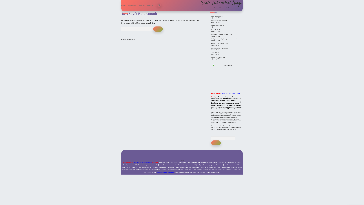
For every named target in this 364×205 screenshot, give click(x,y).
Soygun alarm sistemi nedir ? (218, 57)
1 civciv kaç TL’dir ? (216, 30)
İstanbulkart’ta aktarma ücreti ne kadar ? (221, 34)
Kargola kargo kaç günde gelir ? (219, 43)
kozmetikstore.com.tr (128, 39)
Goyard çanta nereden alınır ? (219, 20)
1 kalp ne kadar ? (215, 52)
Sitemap (182, 160)
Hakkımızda (150, 5)
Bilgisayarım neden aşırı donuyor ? (220, 48)
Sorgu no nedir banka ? (217, 16)
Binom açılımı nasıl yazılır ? (218, 25)
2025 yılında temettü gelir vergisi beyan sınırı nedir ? (224, 39)
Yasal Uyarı (142, 5)
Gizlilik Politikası (132, 5)
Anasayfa (123, 5)
